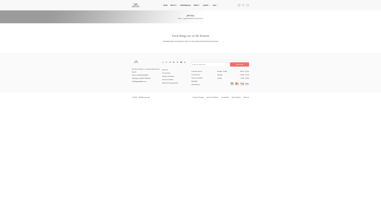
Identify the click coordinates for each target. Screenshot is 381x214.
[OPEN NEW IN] (176, 5)
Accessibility (225, 97)
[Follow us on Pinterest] (174, 62)
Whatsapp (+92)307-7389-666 (141, 78)
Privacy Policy (166, 73)
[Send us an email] (170, 62)
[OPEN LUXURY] (209, 5)
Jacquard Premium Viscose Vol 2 (193, 18)
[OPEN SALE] (217, 5)
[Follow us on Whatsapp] (185, 62)
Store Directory (236, 97)
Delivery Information (168, 76)
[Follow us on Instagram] (177, 62)
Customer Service (196, 71)
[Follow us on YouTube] (181, 62)
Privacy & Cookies (198, 97)
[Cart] (239, 5)
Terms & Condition (168, 79)
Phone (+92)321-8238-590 (140, 75)
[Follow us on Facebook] (166, 62)
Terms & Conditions (212, 97)
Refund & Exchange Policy (170, 83)
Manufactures (195, 84)
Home (179, 18)
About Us (165, 70)
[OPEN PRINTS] (199, 5)
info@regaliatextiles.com (139, 81)
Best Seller (194, 81)
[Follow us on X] (163, 62)
